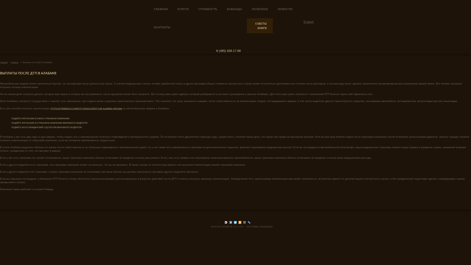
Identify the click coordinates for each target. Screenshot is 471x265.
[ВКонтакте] (231, 222)
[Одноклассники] (240, 222)
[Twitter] (235, 222)
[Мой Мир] (245, 222)
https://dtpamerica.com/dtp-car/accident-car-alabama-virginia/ (86, 108)
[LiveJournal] (249, 222)
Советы (261, 23)
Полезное (260, 9)
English (309, 22)
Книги (262, 28)
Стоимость (207, 9)
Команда (234, 9)
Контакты (162, 27)
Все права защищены (260, 226)
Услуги (183, 9)
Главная (161, 9)
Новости (285, 9)
